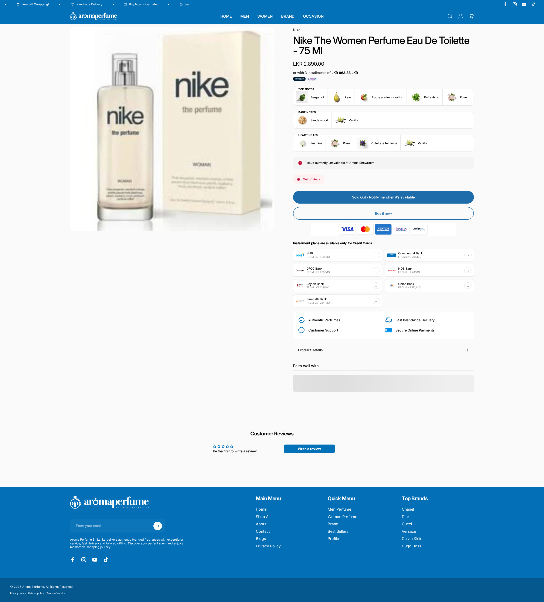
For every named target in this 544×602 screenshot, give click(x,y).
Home (261, 509)
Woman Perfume (342, 516)
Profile (333, 538)
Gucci (407, 524)
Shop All (263, 516)
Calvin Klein (412, 538)
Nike (296, 30)
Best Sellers (338, 531)
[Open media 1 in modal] (172, 129)
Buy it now (383, 213)
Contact (263, 531)
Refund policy (36, 593)
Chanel (408, 509)
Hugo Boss (411, 546)
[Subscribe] (157, 526)
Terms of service (56, 593)
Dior (405, 516)
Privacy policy (18, 593)
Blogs (261, 538)
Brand (333, 524)
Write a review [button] (309, 449)
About (261, 524)
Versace (409, 531)
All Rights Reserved (59, 586)
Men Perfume (339, 509)
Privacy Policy (268, 546)
